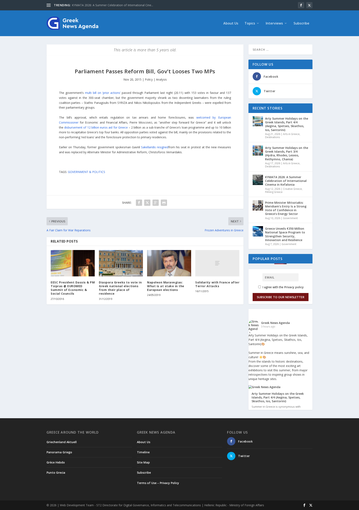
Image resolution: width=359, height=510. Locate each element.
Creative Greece (292, 189)
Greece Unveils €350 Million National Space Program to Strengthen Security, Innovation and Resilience (285, 234)
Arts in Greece (291, 134)
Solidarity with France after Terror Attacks (217, 284)
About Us (230, 24)
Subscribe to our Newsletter (280, 297)
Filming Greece (274, 192)
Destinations (272, 137)
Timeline (143, 452)
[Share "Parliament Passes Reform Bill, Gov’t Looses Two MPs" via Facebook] (139, 203)
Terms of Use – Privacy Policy (158, 483)
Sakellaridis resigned (154, 147)
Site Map (143, 462)
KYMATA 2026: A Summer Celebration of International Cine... (112, 5)
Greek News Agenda (275, 323)
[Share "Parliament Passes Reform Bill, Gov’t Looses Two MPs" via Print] (164, 203)
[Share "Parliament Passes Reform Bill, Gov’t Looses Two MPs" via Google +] (155, 203)
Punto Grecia (56, 472)
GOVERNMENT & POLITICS (86, 172)
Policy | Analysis (156, 79)
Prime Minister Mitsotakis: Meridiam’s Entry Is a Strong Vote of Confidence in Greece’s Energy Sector (285, 208)
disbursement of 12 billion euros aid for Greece (96, 127)
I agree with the (283, 287)
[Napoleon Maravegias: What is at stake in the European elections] (169, 263)
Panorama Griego (59, 452)
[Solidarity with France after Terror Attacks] (217, 263)
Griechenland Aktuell (62, 442)
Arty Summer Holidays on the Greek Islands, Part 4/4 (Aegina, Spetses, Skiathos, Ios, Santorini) (286, 124)
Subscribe (301, 24)
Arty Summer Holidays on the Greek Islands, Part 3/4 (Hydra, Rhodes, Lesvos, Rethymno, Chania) (286, 153)
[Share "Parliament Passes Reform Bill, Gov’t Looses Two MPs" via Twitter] (147, 203)
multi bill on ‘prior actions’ (102, 93)
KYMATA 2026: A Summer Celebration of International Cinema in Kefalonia (286, 180)
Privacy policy (294, 287)
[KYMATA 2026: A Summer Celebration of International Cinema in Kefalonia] (258, 180)
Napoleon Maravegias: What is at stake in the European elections (165, 286)
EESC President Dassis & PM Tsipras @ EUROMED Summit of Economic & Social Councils (73, 288)
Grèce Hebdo (56, 462)
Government (290, 218)
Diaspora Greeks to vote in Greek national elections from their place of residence (120, 288)
